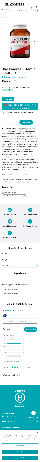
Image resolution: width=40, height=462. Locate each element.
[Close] (37, 432)
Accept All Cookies (20, 458)
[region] (20, 446)
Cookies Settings (20, 445)
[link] (7, 311)
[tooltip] (7, 315)
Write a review (23, 77)
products (10, 18)
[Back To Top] (33, 413)
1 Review (20, 311)
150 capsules (8, 99)
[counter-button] (4, 122)
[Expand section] (37, 421)
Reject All (20, 452)
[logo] (18, 4)
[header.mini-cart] (36, 7)
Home (3, 18)
